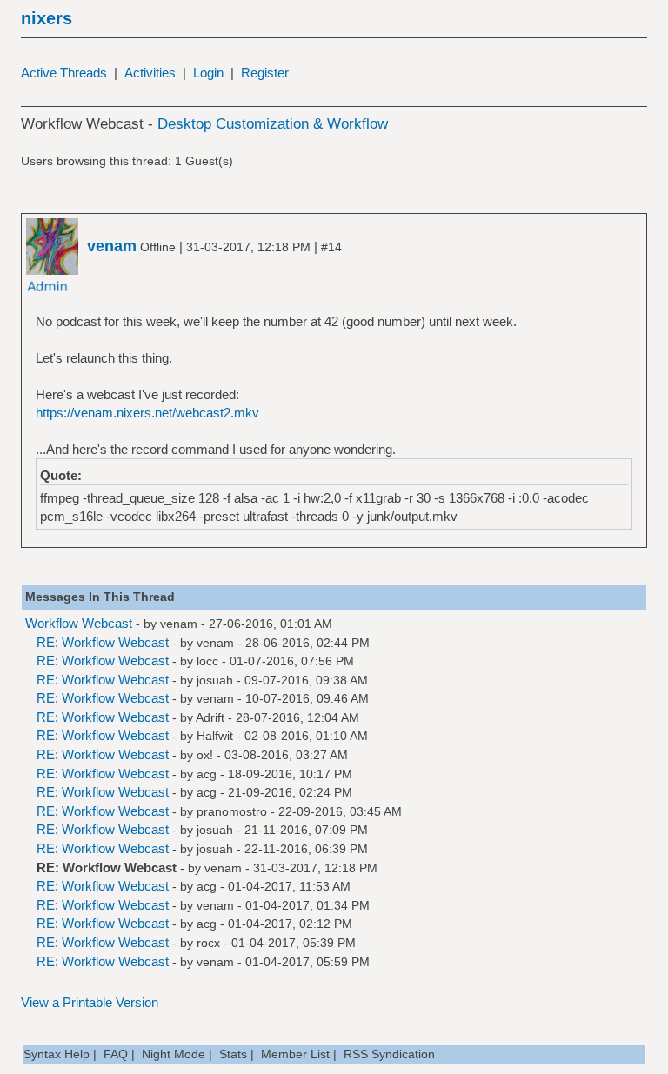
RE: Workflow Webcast (103, 642)
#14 (331, 247)
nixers (46, 18)
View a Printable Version (89, 1002)
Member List (295, 1054)
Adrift (210, 717)
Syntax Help (56, 1054)
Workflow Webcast (78, 623)
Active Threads (64, 72)
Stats (233, 1054)
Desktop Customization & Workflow (272, 124)
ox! (205, 755)
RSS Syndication (389, 1054)
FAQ (116, 1054)
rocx (208, 943)
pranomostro (232, 811)
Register (265, 72)
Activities (150, 72)
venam (178, 623)
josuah (215, 680)
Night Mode (173, 1054)
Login (208, 72)
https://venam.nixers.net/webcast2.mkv (147, 412)
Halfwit (215, 736)
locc (207, 661)
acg (207, 774)
